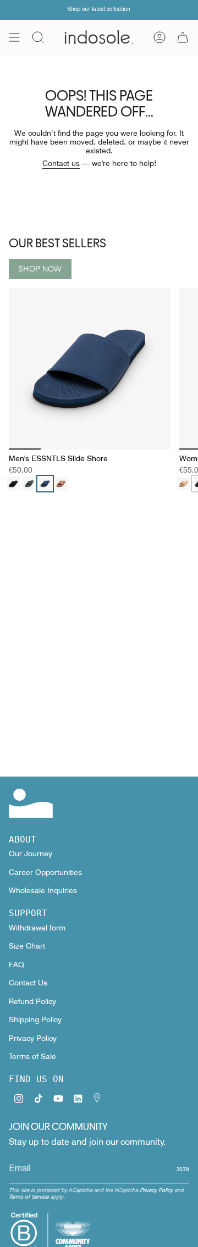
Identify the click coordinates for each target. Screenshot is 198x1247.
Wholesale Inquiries (43, 890)
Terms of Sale (32, 1056)
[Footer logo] (31, 803)
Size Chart (27, 945)
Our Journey (30, 853)
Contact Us (28, 982)
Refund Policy (32, 1001)
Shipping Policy (35, 1019)
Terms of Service (28, 1196)
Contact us (61, 163)
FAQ (16, 964)
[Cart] (182, 37)
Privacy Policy (33, 1038)
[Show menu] (14, 37)
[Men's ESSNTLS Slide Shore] (89, 369)
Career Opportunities (45, 872)
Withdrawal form (37, 927)
